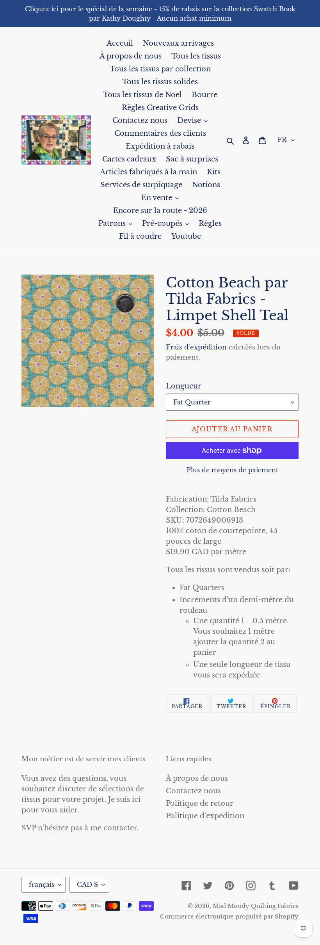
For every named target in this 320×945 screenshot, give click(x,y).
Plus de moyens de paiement (232, 470)
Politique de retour (199, 803)
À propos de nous (197, 778)
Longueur (183, 386)
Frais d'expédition (196, 347)
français (41, 884)
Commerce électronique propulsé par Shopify (229, 916)
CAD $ (87, 884)
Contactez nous (193, 791)
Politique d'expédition (205, 816)
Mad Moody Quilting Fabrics (256, 906)
